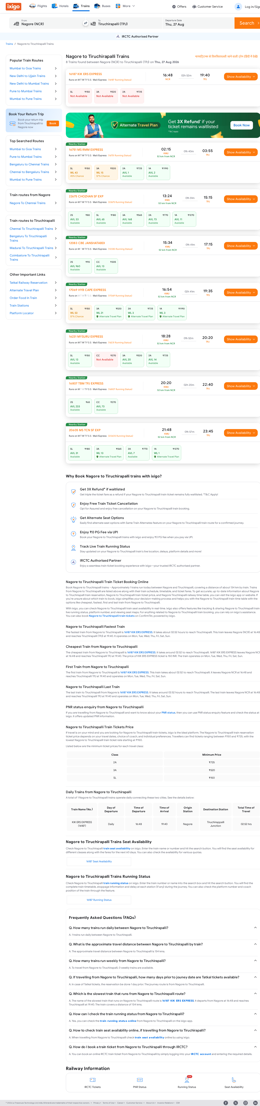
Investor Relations (165, 1103)
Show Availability (239, 76)
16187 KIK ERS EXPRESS (138, 632)
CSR (178, 1103)
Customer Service (134, 1103)
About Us (150, 1103)
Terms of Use (108, 1103)
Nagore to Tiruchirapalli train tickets (112, 615)
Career (120, 1103)
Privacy (96, 1103)
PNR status (168, 712)
